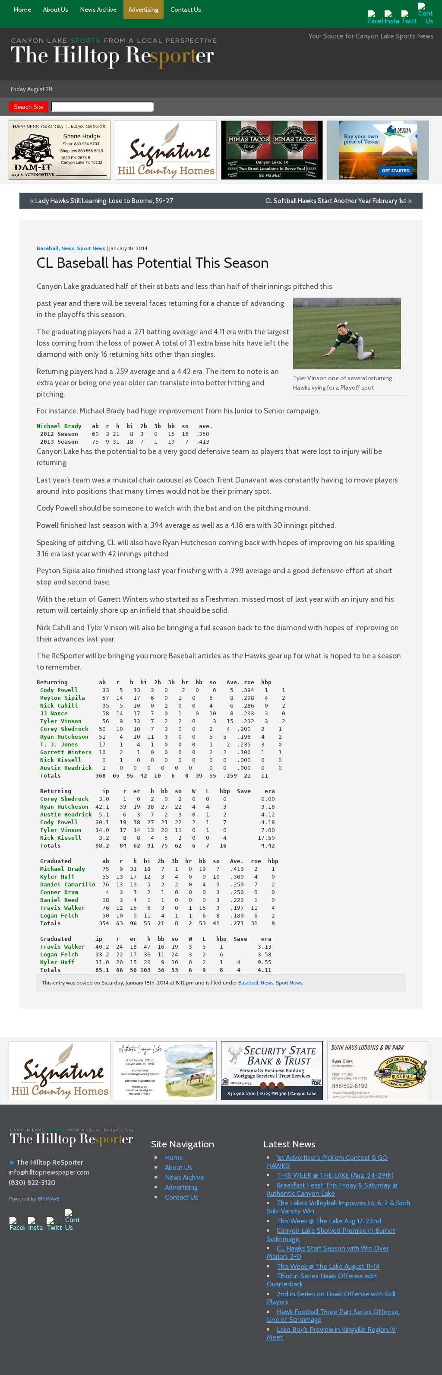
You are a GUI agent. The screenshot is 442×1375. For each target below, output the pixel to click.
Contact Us (185, 9)
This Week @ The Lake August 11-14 (328, 1266)
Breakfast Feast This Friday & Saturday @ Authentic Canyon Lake (332, 1189)
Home (22, 9)
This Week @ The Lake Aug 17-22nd (329, 1221)
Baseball (48, 248)
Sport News (91, 248)
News (67, 248)
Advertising (143, 9)
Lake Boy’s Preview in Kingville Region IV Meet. (331, 1333)
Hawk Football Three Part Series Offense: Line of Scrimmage (333, 1316)
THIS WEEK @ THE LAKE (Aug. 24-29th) (335, 1175)
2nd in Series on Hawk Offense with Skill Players (331, 1298)
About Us (55, 9)
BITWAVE (49, 1198)
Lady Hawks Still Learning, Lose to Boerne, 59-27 (104, 201)
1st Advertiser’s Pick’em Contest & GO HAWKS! (327, 1161)
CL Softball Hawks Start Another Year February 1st (336, 201)
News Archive (98, 9)
